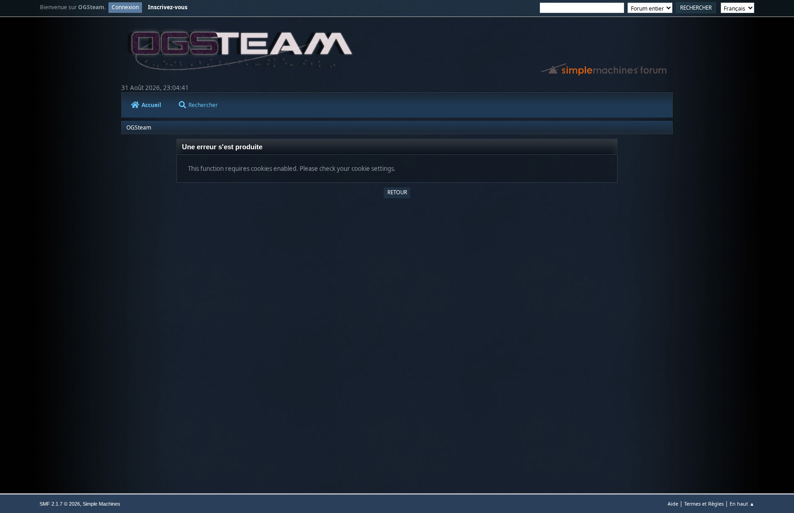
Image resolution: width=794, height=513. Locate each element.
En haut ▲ (742, 503)
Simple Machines (101, 504)
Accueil (151, 105)
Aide (673, 503)
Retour (397, 192)
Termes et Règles (704, 503)
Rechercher (203, 105)
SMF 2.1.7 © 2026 (60, 504)
